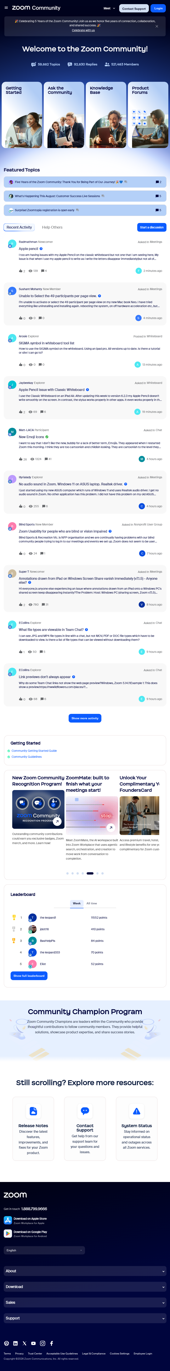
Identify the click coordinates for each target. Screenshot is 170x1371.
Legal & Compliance (94, 1353)
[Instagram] (42, 1343)
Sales (10, 1302)
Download (14, 1286)
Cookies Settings (119, 1353)
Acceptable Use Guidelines (62, 1353)
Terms (7, 1353)
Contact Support (134, 8)
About (11, 1271)
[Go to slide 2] (72, 873)
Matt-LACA (26, 430)
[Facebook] (51, 1343)
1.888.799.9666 (34, 1208)
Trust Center (35, 1353)
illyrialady (25, 477)
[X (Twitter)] (24, 1343)
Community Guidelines (27, 757)
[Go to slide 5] (88, 873)
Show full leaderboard (29, 975)
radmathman (28, 241)
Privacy (19, 1353)
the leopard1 (48, 917)
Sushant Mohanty (30, 289)
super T (24, 571)
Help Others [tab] (52, 227)
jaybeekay (26, 382)
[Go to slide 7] (102, 873)
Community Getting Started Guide (34, 751)
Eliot (43, 964)
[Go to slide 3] (78, 873)
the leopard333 (50, 952)
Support (13, 1318)
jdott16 (44, 929)
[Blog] (6, 1343)
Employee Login (143, 1353)
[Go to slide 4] (83, 873)
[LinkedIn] (15, 1343)
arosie (23, 336)
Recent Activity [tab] (19, 227)
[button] (6, 8)
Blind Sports (27, 524)
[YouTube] (33, 1343)
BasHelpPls (47, 941)
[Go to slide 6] (95, 873)
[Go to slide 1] (67, 873)
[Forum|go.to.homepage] (36, 8)
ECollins (24, 622)
